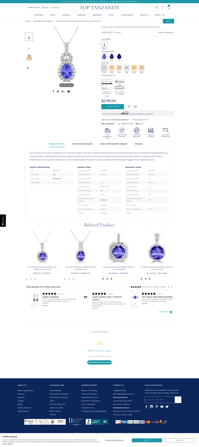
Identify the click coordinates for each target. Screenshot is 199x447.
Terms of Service (24, 408)
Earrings (66, 15)
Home (27, 21)
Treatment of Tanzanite (90, 401)
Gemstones (38, 15)
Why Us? (21, 394)
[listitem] (50, 300)
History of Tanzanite (89, 390)
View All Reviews (159, 287)
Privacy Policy (7, 444)
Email (140, 124)
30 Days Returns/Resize (59, 394)
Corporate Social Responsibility (93, 411)
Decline (179, 440)
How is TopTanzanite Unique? (113, 144)
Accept (147, 440)
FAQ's (52, 401)
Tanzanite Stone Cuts (89, 397)
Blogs (20, 404)
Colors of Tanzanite (89, 394)
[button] (169, 287)
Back (168, 21)
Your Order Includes (82, 144)
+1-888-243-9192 (33, 8)
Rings (52, 15)
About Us (144, 15)
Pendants (81, 15)
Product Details (57, 144)
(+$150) (121, 94)
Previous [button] (25, 255)
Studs (111, 15)
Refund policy (23, 411)
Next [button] (174, 255)
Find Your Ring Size (57, 404)
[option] (66, 57)
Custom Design (127, 15)
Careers (21, 401)
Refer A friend (55, 411)
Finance (53, 415)
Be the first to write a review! (99, 362)
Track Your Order (56, 408)
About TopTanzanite (26, 390)
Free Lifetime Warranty (59, 397)
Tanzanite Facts (87, 408)
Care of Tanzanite (88, 404)
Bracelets (97, 15)
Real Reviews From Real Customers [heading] (44, 287)
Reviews (139, 144)
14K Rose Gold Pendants (43, 21)
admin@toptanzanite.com (123, 394)
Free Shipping (55, 390)
